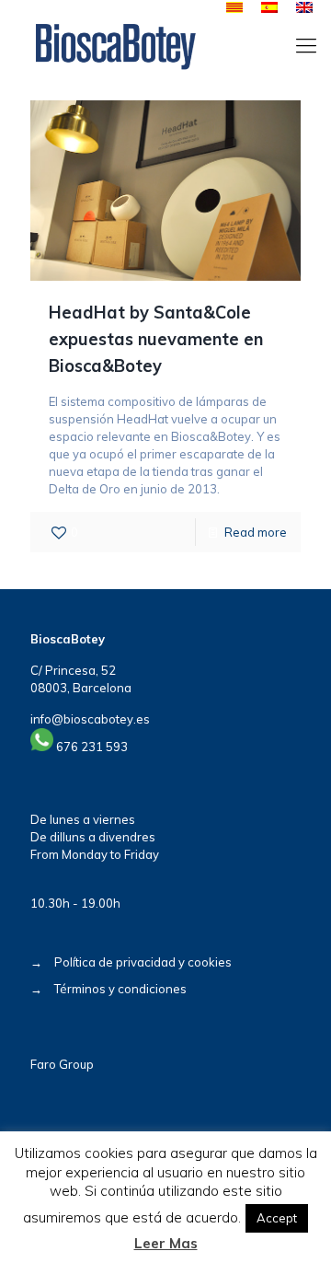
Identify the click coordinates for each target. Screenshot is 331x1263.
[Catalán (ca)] (234, 8)
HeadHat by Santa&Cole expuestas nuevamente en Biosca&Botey (156, 339)
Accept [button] (277, 1218)
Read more (255, 532)
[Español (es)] (269, 8)
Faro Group (62, 1064)
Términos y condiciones (120, 988)
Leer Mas (166, 1243)
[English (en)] (304, 8)
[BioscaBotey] (115, 45)
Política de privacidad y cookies (143, 962)
